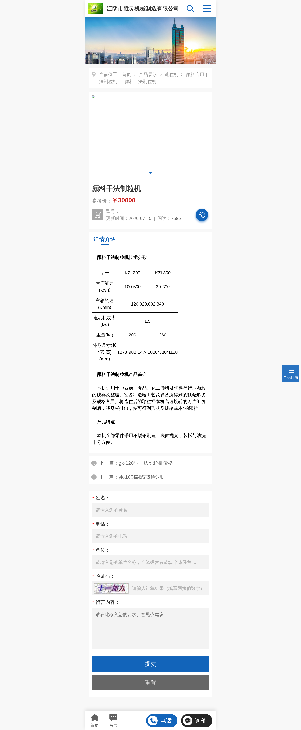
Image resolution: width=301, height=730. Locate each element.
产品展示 (148, 74)
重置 (150, 683)
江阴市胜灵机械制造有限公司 (143, 8)
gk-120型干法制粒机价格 (146, 463)
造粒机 (171, 74)
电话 (166, 720)
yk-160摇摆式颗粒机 (141, 477)
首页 (126, 74)
